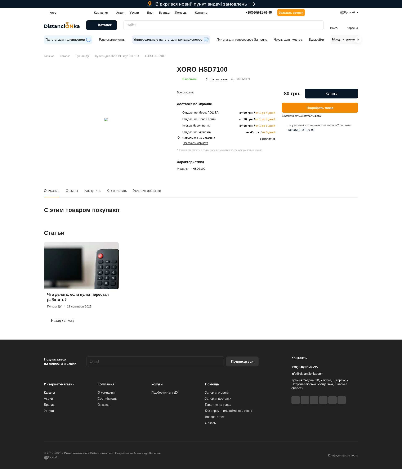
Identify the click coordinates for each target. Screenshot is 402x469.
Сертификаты (107, 398)
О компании (106, 392)
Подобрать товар (320, 107)
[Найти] (318, 25)
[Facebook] (295, 400)
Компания (106, 384)
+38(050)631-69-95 (259, 12)
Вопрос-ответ (214, 417)
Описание (51, 191)
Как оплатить (117, 191)
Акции (48, 398)
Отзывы (72, 191)
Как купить (92, 191)
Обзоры (210, 423)
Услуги (49, 410)
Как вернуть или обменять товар (228, 410)
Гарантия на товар (218, 404)
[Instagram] (305, 400)
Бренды (49, 404)
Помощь (212, 384)
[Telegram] (314, 400)
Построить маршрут (195, 143)
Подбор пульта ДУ (164, 392)
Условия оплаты (217, 392)
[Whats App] (342, 400)
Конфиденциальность (343, 455)
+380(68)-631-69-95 (300, 130)
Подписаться (242, 361)
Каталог (49, 392)
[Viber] (332, 400)
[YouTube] (323, 400)
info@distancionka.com (307, 373)
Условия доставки (147, 191)
